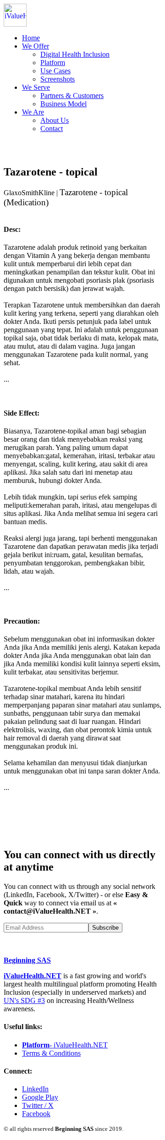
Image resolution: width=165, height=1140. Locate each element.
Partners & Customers (72, 95)
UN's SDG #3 (24, 1000)
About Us (54, 120)
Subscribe (105, 927)
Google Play (40, 1097)
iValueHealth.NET (32, 976)
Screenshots (57, 79)
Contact (51, 128)
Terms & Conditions (51, 1053)
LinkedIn (35, 1089)
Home (31, 38)
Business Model (63, 104)
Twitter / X (38, 1105)
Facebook (36, 1114)
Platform (52, 62)
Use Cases (55, 71)
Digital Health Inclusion (75, 54)
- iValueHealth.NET (65, 1045)
